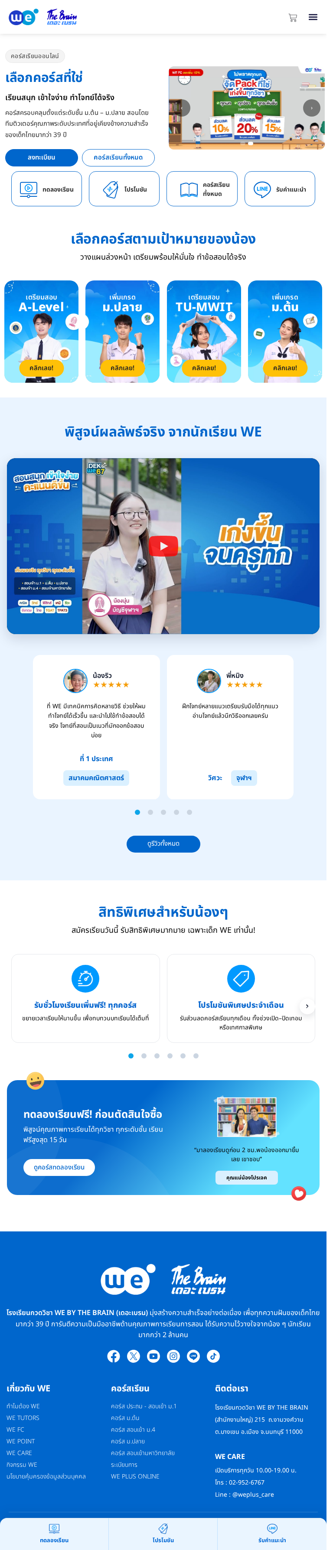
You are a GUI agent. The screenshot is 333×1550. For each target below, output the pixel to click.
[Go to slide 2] (150, 812)
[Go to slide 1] (137, 812)
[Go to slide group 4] (170, 1055)
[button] (313, 17)
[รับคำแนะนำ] (262, 190)
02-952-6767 (247, 1482)
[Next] (307, 1006)
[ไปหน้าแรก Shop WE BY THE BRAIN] (84, 17)
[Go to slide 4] (176, 812)
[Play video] (163, 546)
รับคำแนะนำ (291, 189)
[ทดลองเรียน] (28, 190)
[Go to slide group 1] (131, 1055)
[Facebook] (113, 1356)
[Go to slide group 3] (157, 1055)
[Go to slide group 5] (183, 1055)
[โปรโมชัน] (110, 190)
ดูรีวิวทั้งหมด (163, 844)
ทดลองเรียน (58, 189)
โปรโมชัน (135, 189)
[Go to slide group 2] (144, 1055)
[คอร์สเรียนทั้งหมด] (189, 190)
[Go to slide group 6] (196, 1055)
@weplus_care (253, 1494)
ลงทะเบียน (42, 158)
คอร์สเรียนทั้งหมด (118, 158)
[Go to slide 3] (163, 812)
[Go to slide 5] (189, 812)
